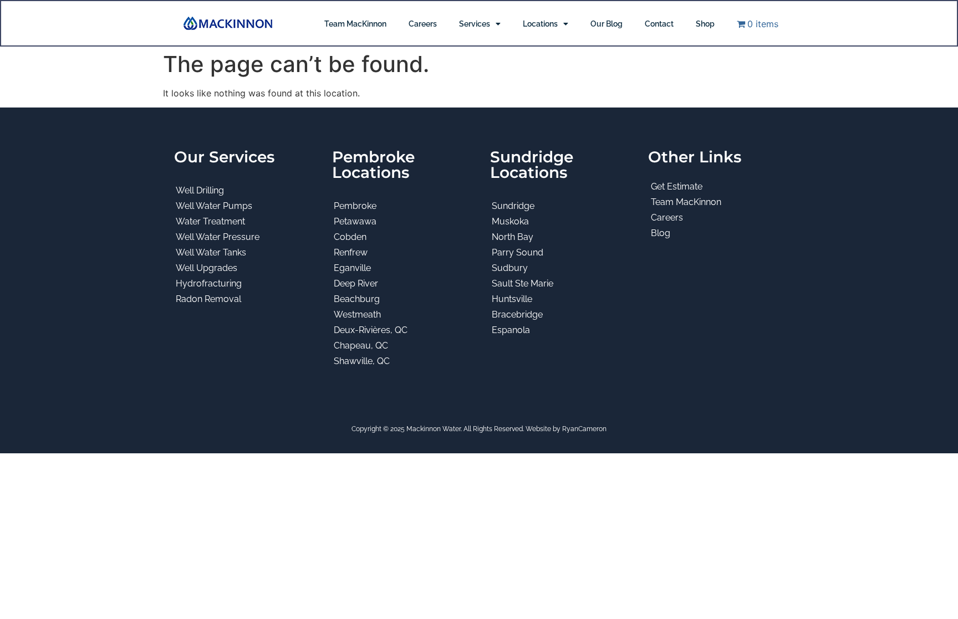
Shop (705, 23)
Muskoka (510, 221)
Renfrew (351, 252)
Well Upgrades (206, 268)
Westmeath (357, 314)
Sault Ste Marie (522, 283)
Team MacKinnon (355, 23)
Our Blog (606, 23)
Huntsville (512, 299)
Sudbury (510, 268)
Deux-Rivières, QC (370, 330)
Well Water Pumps (214, 206)
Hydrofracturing (209, 283)
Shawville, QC (362, 361)
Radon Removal (208, 299)
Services (474, 23)
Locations (540, 23)
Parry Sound (517, 252)
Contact (659, 23)
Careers (423, 23)
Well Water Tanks (211, 252)
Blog (660, 233)
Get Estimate (676, 186)
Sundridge (513, 206)
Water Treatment (210, 221)
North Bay (512, 237)
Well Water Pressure (217, 237)
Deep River (356, 283)
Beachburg (357, 299)
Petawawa (355, 221)
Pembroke (355, 206)
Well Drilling (200, 190)
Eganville (352, 268)
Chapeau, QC (361, 345)
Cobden (350, 237)
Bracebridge (517, 314)
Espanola (511, 330)
